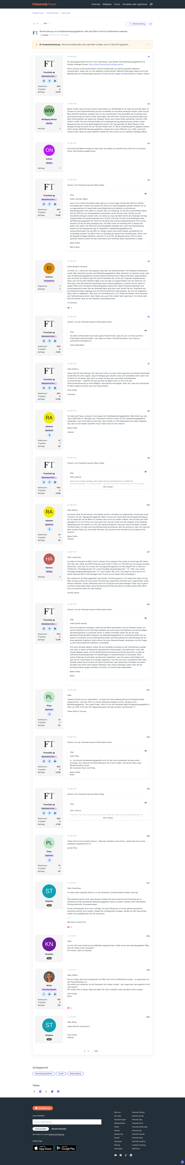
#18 (148, 936)
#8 (149, 411)
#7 (149, 364)
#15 (148, 789)
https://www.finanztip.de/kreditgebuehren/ (106, 64)
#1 (149, 57)
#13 (148, 690)
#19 (148, 970)
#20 (148, 1017)
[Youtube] (115, 1155)
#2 (149, 104)
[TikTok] (126, 1155)
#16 (148, 836)
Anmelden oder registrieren (135, 4)
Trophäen (42, 89)
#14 (148, 737)
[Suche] (151, 4)
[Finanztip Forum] (44, 4)
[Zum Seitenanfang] (182, 1162)
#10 (148, 505)
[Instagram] (120, 1155)
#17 (148, 883)
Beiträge (41, 92)
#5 (149, 261)
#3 (149, 143)
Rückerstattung (75, 1073)
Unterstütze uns (44, 1108)
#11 (148, 552)
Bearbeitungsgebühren (43, 1073)
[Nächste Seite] (49, 23)
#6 (149, 317)
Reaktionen (42, 86)
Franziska (45, 35)
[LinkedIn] (131, 1155)
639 (45, 23)
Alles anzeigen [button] (108, 487)
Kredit (61, 1073)
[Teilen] (150, 24)
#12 (148, 604)
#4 (149, 180)
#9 (149, 458)
